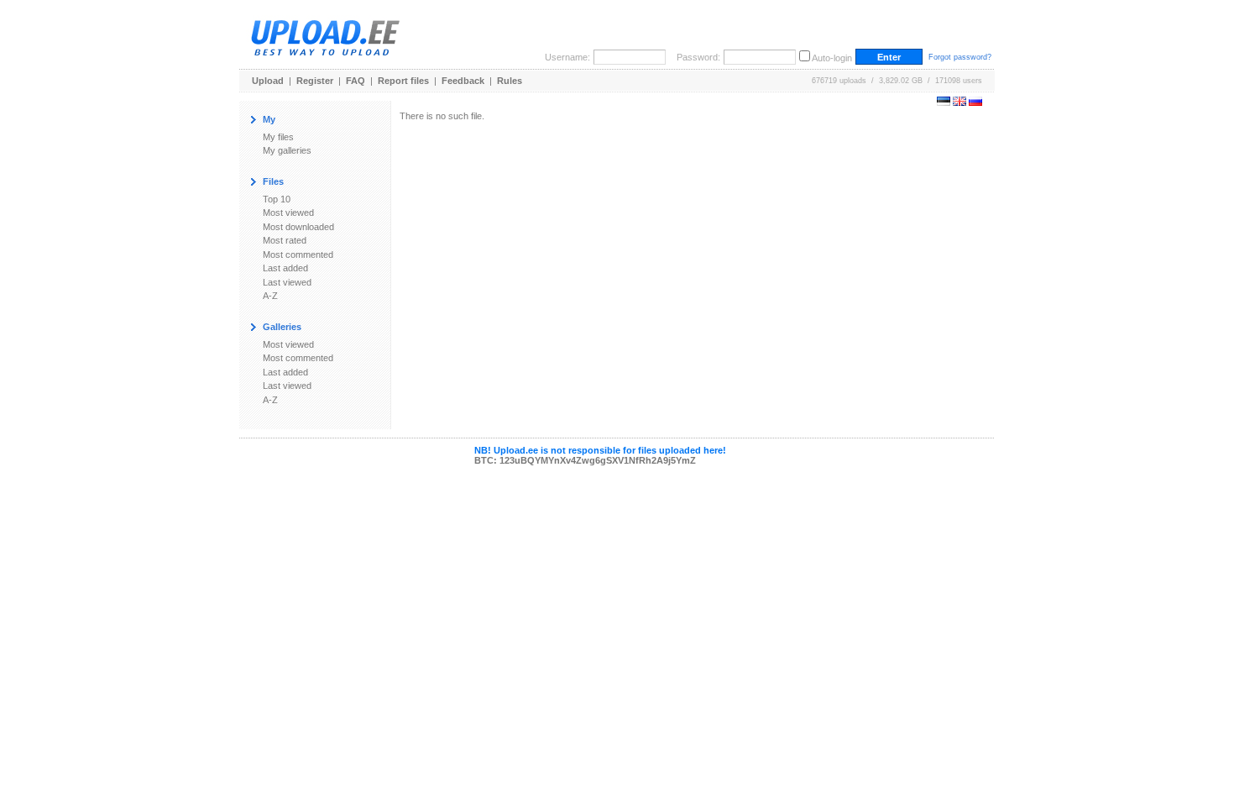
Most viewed (288, 212)
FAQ (355, 81)
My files (278, 137)
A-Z (270, 296)
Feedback (463, 81)
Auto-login (832, 58)
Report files (403, 81)
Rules (509, 81)
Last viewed (287, 282)
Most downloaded (298, 227)
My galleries (287, 150)
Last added (285, 268)
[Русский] (975, 102)
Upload (268, 81)
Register (314, 81)
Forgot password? (959, 57)
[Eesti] (943, 102)
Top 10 (276, 199)
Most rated (284, 240)
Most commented (298, 254)
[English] (959, 102)
